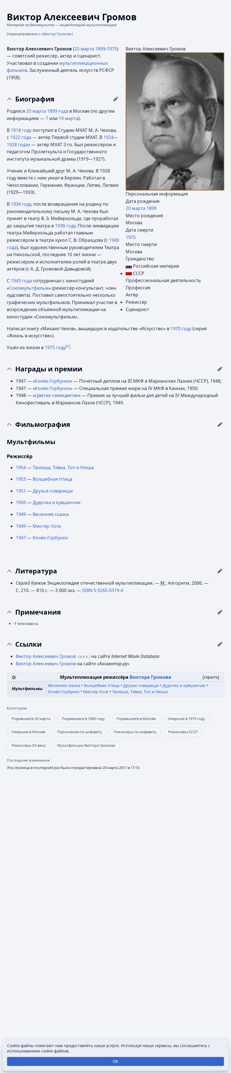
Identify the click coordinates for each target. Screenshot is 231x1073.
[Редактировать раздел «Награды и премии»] (220, 369)
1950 (21, 502)
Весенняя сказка (51, 514)
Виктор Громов (56, 33)
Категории (17, 708)
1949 (21, 514)
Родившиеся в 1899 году (83, 718)
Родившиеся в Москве (136, 718)
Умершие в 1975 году (186, 718)
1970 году (180, 328)
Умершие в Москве (28, 731)
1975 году (55, 347)
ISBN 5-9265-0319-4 (102, 590)
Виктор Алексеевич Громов (46, 656)
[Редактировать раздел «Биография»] (116, 99)
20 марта (135, 208)
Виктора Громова (150, 677)
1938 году (65, 226)
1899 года (57, 111)
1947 (21, 538)
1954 (21, 467)
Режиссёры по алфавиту (135, 731)
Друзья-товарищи (53, 491)
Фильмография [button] (42, 424)
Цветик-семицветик (56, 395)
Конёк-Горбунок (52, 381)
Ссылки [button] (28, 644)
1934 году (21, 204)
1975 (131, 237)
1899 (151, 208)
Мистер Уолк (47, 526)
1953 (21, 479)
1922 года (20, 137)
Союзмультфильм (28, 288)
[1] (68, 345)
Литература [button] (36, 571)
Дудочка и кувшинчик (57, 502)
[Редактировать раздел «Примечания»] (220, 612)
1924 (108, 137)
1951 (21, 491)
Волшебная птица (52, 479)
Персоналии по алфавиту (79, 731)
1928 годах (18, 144)
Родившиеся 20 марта (31, 718)
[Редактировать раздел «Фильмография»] (220, 424)
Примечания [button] (38, 612)
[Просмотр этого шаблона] (14, 677)
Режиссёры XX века (28, 745)
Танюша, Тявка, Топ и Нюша (63, 467)
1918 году (21, 130)
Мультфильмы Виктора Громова (86, 745)
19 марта (68, 118)
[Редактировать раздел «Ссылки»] (220, 644)
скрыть (211, 677)
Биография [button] (34, 99)
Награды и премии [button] (48, 369)
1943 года (21, 281)
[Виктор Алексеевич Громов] (175, 121)
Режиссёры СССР (183, 731)
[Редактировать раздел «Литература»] (220, 571)
